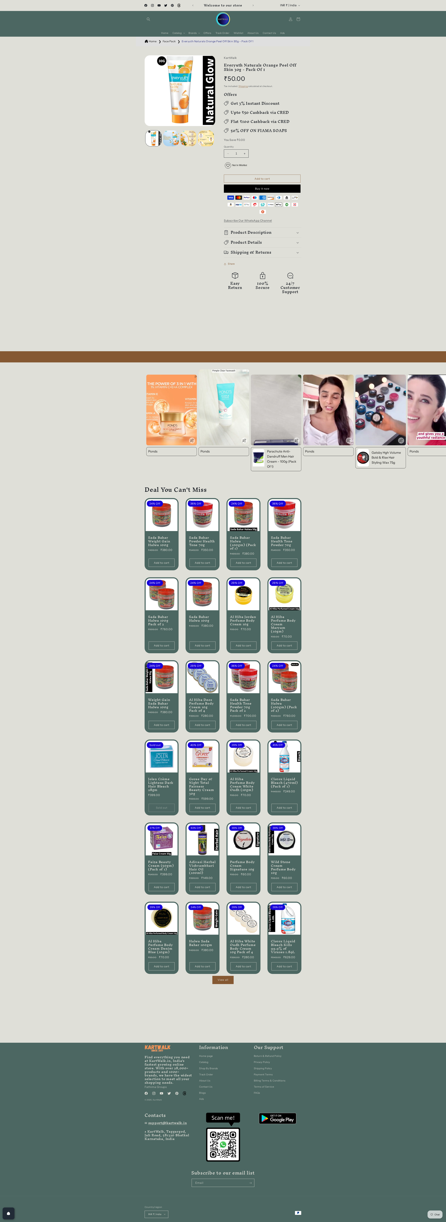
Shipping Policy (263, 1068)
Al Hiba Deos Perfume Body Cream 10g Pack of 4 (201, 705)
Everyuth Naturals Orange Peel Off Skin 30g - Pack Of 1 (217, 41)
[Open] (8, 1213)
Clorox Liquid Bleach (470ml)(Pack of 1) (284, 782)
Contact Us (205, 1086)
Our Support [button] (269, 1047)
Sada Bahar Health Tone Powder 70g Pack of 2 (241, 705)
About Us (204, 1080)
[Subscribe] (250, 1183)
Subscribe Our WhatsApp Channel (248, 220)
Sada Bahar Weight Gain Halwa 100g (159, 541)
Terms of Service (264, 1086)
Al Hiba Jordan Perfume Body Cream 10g (243, 620)
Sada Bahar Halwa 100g (199, 618)
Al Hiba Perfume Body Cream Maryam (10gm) (283, 624)
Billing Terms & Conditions (270, 1080)
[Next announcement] (253, 5)
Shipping (243, 86)
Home (152, 41)
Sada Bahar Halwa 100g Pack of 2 (158, 620)
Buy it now (262, 188)
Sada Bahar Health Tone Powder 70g (282, 541)
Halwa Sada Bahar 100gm (200, 943)
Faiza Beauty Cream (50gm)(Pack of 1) (161, 865)
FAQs (257, 1092)
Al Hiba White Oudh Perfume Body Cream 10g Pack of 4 (243, 946)
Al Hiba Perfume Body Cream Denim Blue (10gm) (160, 946)
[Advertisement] (104, 326)
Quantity (229, 146)
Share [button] (231, 263)
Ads (201, 1099)
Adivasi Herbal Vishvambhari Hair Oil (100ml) (202, 867)
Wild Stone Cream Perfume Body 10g (283, 867)
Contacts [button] (155, 1115)
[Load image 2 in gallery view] (171, 138)
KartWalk (157, 1100)
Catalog (203, 1062)
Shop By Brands (208, 1068)
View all (223, 979)
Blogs (202, 1092)
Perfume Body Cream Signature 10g (242, 865)
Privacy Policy (262, 1062)
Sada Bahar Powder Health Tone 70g (202, 541)
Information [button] (213, 1047)
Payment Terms (263, 1074)
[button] (148, 19)
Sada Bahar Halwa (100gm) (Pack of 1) (243, 543)
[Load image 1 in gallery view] (153, 138)
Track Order (206, 1074)
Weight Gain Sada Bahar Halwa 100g (159, 703)
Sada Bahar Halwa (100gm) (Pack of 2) (284, 705)
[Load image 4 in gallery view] (206, 138)
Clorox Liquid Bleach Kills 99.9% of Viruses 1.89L (283, 946)
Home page (206, 1056)
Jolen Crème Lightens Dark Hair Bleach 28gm (160, 784)
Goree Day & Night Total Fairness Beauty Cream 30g (201, 786)
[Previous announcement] (193, 5)
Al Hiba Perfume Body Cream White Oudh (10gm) (242, 784)
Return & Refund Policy (268, 1056)
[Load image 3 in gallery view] (189, 138)
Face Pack (169, 41)
